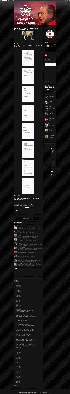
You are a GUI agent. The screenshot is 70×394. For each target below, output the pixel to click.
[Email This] (25, 207)
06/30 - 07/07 (18, 352)
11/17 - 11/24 (18, 290)
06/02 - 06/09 (18, 357)
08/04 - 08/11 (18, 309)
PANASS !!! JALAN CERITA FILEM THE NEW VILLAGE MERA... (25, 345)
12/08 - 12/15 (18, 286)
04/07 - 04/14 (18, 367)
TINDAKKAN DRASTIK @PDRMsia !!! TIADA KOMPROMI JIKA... (25, 330)
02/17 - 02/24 (18, 376)
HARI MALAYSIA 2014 (52, 164)
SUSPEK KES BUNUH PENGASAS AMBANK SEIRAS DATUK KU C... (26, 321)
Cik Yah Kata (47, 134)
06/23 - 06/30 (18, 353)
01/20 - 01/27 (18, 381)
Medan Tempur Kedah (47, 81)
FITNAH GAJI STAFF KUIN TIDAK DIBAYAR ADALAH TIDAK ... (25, 325)
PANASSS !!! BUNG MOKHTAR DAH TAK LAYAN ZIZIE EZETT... (25, 334)
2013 (16, 281)
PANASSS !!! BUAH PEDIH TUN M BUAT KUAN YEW (24, 315)
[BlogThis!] (26, 207)
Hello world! (52, 158)
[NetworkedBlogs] (50, 63)
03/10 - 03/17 (18, 372)
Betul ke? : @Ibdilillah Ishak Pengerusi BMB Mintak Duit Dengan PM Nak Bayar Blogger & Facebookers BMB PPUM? (52, 136)
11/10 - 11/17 (18, 291)
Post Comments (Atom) (30, 218)
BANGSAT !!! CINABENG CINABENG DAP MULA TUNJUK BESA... (26, 326)
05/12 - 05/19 (18, 361)
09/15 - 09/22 (18, 301)
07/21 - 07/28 (18, 348)
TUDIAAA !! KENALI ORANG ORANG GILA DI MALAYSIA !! (24, 329)
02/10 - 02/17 (18, 377)
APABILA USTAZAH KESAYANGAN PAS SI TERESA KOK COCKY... (26, 338)
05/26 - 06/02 (18, 358)
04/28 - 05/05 (18, 363)
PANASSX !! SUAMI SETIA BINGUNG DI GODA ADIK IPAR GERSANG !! (28, 230)
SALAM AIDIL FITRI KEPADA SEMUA (21, 320)
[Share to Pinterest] (28, 207)
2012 (16, 385)
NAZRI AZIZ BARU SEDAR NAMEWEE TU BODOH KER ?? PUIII (25, 344)
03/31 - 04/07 (18, 368)
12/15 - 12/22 (18, 285)
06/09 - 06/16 (18, 356)
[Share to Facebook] (27, 207)
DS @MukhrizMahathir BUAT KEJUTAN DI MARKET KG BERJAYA (51, 125)
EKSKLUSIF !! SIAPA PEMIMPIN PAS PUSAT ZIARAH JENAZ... (25, 311)
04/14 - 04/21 (18, 366)
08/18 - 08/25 (18, 306)
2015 (16, 279)
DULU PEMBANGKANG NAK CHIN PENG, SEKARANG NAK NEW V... (26, 343)
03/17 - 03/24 (18, 371)
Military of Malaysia (52, 157)
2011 (16, 386)
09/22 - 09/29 (18, 300)
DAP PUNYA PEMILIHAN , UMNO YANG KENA (23, 314)
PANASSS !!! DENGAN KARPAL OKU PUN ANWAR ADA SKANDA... (26, 339)
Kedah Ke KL (47, 95)
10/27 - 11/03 (18, 294)
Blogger (50, 392)
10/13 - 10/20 (18, 296)
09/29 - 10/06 (18, 299)
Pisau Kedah (47, 117)
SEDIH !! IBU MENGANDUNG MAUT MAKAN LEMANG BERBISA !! (26, 316)
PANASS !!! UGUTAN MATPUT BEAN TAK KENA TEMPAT (24, 324)
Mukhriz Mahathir (52, 162)
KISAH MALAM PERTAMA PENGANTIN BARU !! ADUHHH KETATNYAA (28, 226)
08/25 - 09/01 (18, 305)
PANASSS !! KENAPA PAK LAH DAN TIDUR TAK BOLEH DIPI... (25, 319)
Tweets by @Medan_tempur (48, 59)
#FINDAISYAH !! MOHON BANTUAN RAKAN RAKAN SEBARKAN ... (26, 340)
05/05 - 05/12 (18, 362)
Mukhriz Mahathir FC (48, 100)
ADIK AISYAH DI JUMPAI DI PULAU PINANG (22, 335)
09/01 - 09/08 (18, 304)
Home (28, 215)
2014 (16, 280)
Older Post (40, 215)
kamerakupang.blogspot (48, 106)
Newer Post (16, 215)
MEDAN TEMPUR (47, 123)
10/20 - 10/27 (18, 295)
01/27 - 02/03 (18, 380)
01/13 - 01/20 (18, 382)
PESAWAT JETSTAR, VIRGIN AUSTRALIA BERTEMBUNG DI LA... (25, 310)
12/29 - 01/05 (18, 282)
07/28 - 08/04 (18, 347)
